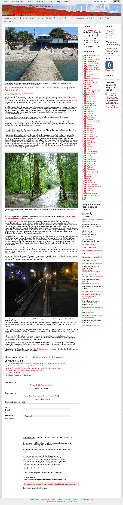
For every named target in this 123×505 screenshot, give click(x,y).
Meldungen (90, 104)
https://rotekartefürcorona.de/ (92, 308)
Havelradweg (91, 115)
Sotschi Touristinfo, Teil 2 (16, 373)
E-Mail (7, 410)
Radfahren (89, 113)
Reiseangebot (10, 18)
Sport (88, 179)
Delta (88, 77)
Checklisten (90, 73)
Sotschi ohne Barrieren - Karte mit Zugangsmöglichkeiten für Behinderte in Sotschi (36, 364)
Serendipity (56, 501)
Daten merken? (30, 478)
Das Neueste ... (110, 35)
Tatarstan (90, 155)
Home (5, 2)
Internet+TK (90, 92)
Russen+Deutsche (92, 173)
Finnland (90, 134)
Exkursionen (91, 165)
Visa (108, 18)
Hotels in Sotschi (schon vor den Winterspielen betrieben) (27, 366)
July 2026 (108, 32)
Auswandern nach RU (93, 65)
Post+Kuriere (91, 188)
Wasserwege (91, 61)
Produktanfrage (84, 499)
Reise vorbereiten (92, 171)
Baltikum (90, 130)
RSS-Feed (116, 14)
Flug (100, 18)
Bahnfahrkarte (28, 18)
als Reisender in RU (93, 55)
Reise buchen (91, 161)
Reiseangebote (34, 499)
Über (30, 2)
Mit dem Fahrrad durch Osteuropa (19, 375)
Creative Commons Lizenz (112, 106)
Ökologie (89, 107)
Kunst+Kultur (90, 96)
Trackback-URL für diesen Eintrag (41, 385)
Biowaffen (86, 228)
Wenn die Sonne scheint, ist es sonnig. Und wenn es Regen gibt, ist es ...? (49, 437)
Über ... (54, 499)
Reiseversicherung (85, 18)
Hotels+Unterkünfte (93, 90)
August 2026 (109, 30)
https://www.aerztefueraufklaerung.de (95, 251)
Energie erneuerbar (92, 79)
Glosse (88, 88)
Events (88, 84)
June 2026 (109, 33)
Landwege (90, 57)
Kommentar (9, 419)
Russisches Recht (93, 121)
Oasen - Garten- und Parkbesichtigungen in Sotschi (25, 370)
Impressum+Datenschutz (71, 499)
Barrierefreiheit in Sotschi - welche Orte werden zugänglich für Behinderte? (40, 89)
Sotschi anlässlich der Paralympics (51, 357)
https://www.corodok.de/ (90, 325)
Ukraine (89, 157)
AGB (51, 2)
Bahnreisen (91, 163)
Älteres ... (108, 37)
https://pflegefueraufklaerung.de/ (93, 263)
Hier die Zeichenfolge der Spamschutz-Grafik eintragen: (42, 473)
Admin (75, 501)
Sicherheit (89, 175)
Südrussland (29, 93)
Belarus (89, 132)
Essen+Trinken (91, 82)
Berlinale (90, 98)
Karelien (89, 140)
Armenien (90, 127)
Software (89, 177)
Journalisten (90, 94)
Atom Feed (111, 70)
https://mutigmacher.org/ (90, 283)
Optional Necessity (66, 501)
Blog (58, 2)
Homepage (9, 413)
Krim (88, 144)
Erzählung (89, 80)
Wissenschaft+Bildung (90, 193)
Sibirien (89, 150)
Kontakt (66, 2)
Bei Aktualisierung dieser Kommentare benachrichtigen (45, 479)
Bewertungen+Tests (19, 93)
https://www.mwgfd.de (90, 244)
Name (7, 407)
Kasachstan (91, 142)
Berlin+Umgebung (92, 67)
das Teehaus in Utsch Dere (43, 349)
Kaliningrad (91, 138)
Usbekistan (91, 159)
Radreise (8, 21)
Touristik (90, 190)
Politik (88, 109)
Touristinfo (89, 180)
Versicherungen (91, 182)
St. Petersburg (92, 152)
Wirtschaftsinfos (91, 184)
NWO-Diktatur (91, 105)
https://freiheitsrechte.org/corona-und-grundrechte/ (93, 316)
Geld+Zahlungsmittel (94, 186)
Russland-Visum (92, 123)
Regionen (89, 125)
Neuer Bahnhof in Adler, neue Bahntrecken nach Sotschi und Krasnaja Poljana (35, 368)
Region (58, 18)
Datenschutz (90, 75)
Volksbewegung (87, 239)
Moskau (89, 146)
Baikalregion (91, 129)
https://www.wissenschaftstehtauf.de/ (98, 276)
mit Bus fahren (45, 18)
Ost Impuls (41, 2)
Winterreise (91, 169)
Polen (89, 148)
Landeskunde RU (92, 102)
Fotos (69, 18)
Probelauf (89, 111)
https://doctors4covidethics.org (93, 257)
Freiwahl (89, 86)
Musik (89, 100)
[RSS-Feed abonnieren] (111, 14)
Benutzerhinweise (17, 2)
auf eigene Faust (92, 63)
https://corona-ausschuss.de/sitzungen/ (91, 271)
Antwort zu (9, 416)
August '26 (92, 30)
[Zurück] (85, 30)
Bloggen (89, 71)
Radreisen (90, 167)
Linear (45, 396)
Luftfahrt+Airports (93, 59)
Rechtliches (90, 117)
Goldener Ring (92, 136)
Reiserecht (90, 119)
